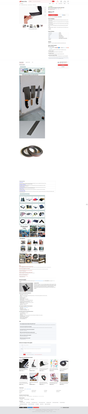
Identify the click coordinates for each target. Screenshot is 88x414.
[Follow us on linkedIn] (68, 407)
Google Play (25, 407)
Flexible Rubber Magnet (21, 390)
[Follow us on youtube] (66, 407)
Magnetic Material (26, 307)
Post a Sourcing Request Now (38, 354)
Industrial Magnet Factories (34, 402)
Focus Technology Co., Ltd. (39, 411)
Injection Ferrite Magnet (26, 399)
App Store (21, 407)
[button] (51, 1)
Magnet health (57, 391)
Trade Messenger (30, 407)
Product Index (55, 409)
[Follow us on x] (64, 407)
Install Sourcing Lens (36, 407)
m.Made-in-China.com (46, 410)
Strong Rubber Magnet (62, 402)
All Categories (21, 3)
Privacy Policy (54, 411)
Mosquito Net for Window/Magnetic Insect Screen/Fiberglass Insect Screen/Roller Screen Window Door (64, 383)
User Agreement (47, 411)
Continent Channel (52, 409)
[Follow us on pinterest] (67, 407)
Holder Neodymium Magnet (55, 402)
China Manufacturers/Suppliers (38, 409)
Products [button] (30, 1)
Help (56, 3)
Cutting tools (45, 391)
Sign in (68, 1)
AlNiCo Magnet (32, 399)
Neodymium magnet (34, 390)
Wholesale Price (48, 409)
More (19, 405)
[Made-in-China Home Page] (23, 1)
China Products (33, 409)
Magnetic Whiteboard (58, 390)
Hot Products (30, 409)
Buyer (53, 3)
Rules (68, 3)
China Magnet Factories (22, 402)
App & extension (60, 3)
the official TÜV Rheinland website (39, 280)
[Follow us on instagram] (65, 407)
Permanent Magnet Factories (42, 402)
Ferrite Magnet (45, 390)
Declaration (51, 411)
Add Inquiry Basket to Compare (33, 28)
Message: (22, 348)
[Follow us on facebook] (63, 407)
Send (24, 354)
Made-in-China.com (41, 410)
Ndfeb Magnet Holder (49, 402)
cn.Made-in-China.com (50, 410)
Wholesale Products (44, 409)
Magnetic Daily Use (34, 391)
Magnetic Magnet (28, 402)
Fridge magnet (20, 391)
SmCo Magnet (21, 399)
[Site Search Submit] (53, 1)
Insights (58, 409)
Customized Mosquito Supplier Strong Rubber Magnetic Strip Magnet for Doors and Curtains (23, 369)
